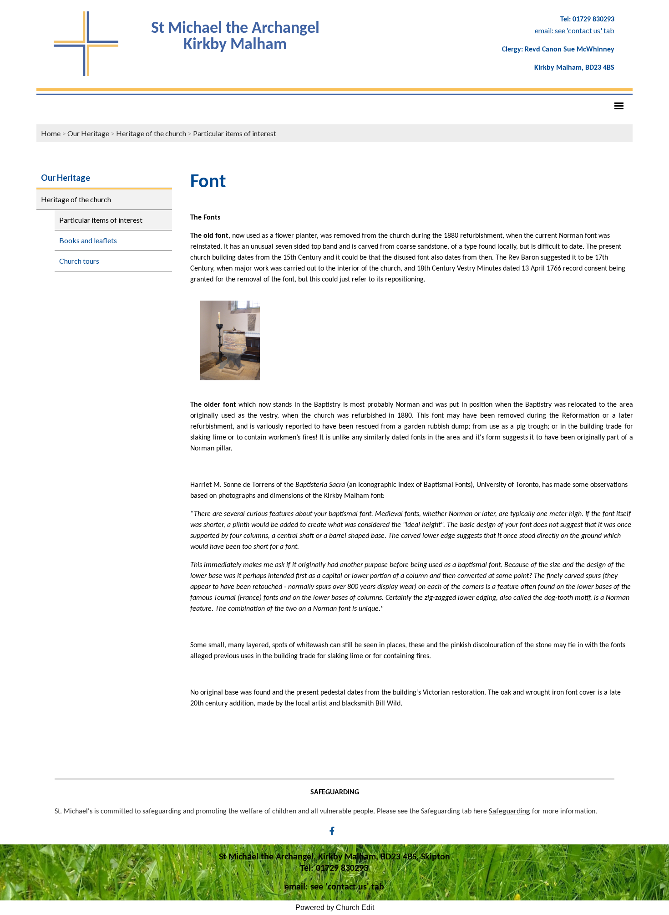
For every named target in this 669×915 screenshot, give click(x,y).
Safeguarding (509, 810)
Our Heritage (88, 133)
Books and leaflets (88, 240)
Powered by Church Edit (334, 907)
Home (51, 133)
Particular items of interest (234, 133)
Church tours (79, 260)
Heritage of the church (151, 133)
